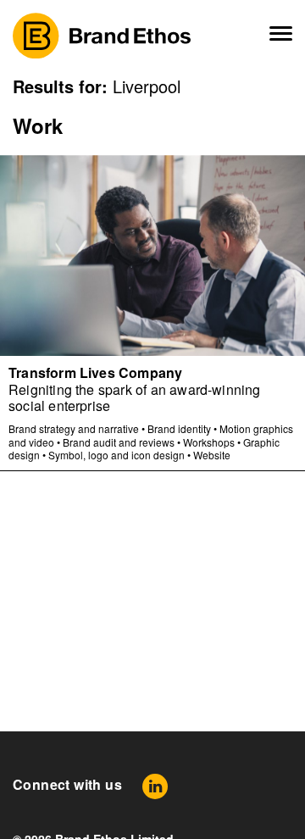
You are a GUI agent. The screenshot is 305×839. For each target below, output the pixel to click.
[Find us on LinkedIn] (155, 786)
